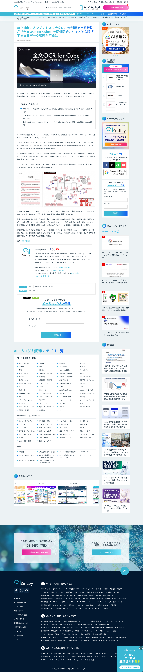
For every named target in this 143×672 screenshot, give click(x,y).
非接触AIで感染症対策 (99, 634)
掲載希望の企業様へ (123, 2)
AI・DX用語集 (18, 635)
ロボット (62, 403)
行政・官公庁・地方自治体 (88, 434)
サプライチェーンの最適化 (89, 641)
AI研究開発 (38, 287)
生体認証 (105, 608)
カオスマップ (84, 452)
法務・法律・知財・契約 (47, 434)
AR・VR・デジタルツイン (88, 393)
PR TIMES (26, 241)
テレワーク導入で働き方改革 (50, 634)
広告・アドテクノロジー (67, 431)
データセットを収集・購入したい (92, 621)
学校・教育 (63, 428)
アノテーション (44, 383)
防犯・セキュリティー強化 (108, 631)
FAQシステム (89, 608)
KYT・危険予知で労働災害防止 (94, 628)
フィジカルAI (45, 592)
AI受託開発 (69, 592)
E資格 (82, 387)
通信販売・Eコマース (66, 438)
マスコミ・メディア (45, 424)
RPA (72, 602)
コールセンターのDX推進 (84, 624)
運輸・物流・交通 (85, 438)
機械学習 (83, 397)
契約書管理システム (62, 608)
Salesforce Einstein (66, 390)
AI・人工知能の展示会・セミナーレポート (67, 456)
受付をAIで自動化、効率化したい (51, 637)
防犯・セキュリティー (46, 441)
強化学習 (42, 400)
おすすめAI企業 (64, 370)
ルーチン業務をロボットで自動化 (70, 631)
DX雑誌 (21, 452)
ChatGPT (62, 363)
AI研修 (106, 589)
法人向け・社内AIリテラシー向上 (74, 637)
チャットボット (85, 370)
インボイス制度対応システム (71, 621)
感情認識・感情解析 (46, 380)
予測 (81, 403)
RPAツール (43, 390)
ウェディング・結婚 (66, 421)
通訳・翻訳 (89, 605)
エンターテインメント (26, 421)
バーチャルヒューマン (58, 595)
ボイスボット (23, 373)
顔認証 (82, 373)
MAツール (81, 605)
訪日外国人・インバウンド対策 (50, 628)
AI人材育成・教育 (25, 383)
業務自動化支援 (46, 605)
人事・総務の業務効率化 (102, 624)
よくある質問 (18, 607)
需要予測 (54, 592)
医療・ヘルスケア (45, 428)
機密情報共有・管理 (47, 608)
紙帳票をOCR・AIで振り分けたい (68, 641)
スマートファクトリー (46, 397)
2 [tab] (115, 55)
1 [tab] (113, 55)
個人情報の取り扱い (20, 603)
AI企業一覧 (17, 631)
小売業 (82, 428)
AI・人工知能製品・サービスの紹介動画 (47, 462)
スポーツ (22, 424)
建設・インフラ (33, 290)
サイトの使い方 (93, 2)
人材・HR (22, 428)
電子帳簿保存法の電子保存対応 (50, 621)
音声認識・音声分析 (47, 599)
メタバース (63, 393)
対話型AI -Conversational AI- (95, 592)
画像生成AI (83, 367)
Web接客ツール (24, 393)
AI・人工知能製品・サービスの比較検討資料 (47, 456)
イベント (101, 14)
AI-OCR (51, 287)
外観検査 (42, 377)
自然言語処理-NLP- (86, 377)
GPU (60, 410)
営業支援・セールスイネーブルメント (63, 624)
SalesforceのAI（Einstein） (97, 602)
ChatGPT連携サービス (72, 589)
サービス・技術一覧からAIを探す (60, 584)
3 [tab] (117, 55)
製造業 (21, 438)
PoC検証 (22, 390)
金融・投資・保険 (25, 441)
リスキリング (85, 589)
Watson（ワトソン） (87, 390)
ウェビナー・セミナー (87, 455)
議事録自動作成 (85, 407)
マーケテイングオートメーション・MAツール (88, 400)
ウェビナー (124, 14)
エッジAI (82, 383)
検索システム (23, 380)
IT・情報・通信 (44, 421)
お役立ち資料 (112, 14)
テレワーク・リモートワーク (68, 400)
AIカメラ (97, 608)
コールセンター (85, 421)
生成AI (30, 287)
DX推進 (45, 287)
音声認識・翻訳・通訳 (46, 373)
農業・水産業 (43, 438)
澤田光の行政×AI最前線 (47, 452)
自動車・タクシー (65, 434)
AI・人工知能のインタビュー (27, 456)
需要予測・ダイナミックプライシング (88, 380)
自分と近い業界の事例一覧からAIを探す (63, 648)
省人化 (61, 407)
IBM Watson (83, 602)
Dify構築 (108, 592)
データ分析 (122, 599)
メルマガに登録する (42, 276)
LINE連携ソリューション (89, 631)
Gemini (82, 363)
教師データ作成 (108, 595)
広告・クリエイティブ (26, 407)
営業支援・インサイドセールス (47, 407)
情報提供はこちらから (107, 2)
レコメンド (43, 403)
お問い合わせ (18, 611)
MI (20, 397)
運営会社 (17, 598)
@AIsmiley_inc (58, 270)
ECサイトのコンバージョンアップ (72, 628)
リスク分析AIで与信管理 (48, 641)
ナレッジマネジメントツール (114, 621)
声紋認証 (113, 605)
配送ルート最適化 (25, 410)
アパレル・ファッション (27, 431)
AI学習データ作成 (65, 383)
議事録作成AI (45, 595)
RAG (20, 370)
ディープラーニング (25, 400)
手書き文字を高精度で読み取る (95, 637)
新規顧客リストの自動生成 (49, 631)
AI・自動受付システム (101, 605)
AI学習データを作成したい (69, 634)
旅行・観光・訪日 (25, 434)
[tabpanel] (115, 40)
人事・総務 (83, 424)
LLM (40, 367)
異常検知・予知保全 (66, 377)
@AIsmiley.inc (64, 267)
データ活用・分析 (65, 397)
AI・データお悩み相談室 (27, 461)
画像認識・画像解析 (66, 373)
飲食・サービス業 (45, 431)
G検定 (61, 387)
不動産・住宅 (63, 424)
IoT (20, 387)
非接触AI (42, 410)
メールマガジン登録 (20, 615)
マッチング (22, 403)
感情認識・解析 (82, 595)
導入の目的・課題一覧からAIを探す (61, 616)
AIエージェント (24, 363)
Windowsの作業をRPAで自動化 (117, 637)
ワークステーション (76, 608)
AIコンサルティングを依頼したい (109, 641)
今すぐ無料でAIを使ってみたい (115, 628)
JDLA (41, 387)
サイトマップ (18, 639)
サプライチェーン (45, 393)
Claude (21, 367)
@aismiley (75, 273)
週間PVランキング (109, 231)
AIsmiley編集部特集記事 (67, 452)
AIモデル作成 (63, 380)
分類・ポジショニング (115, 602)
